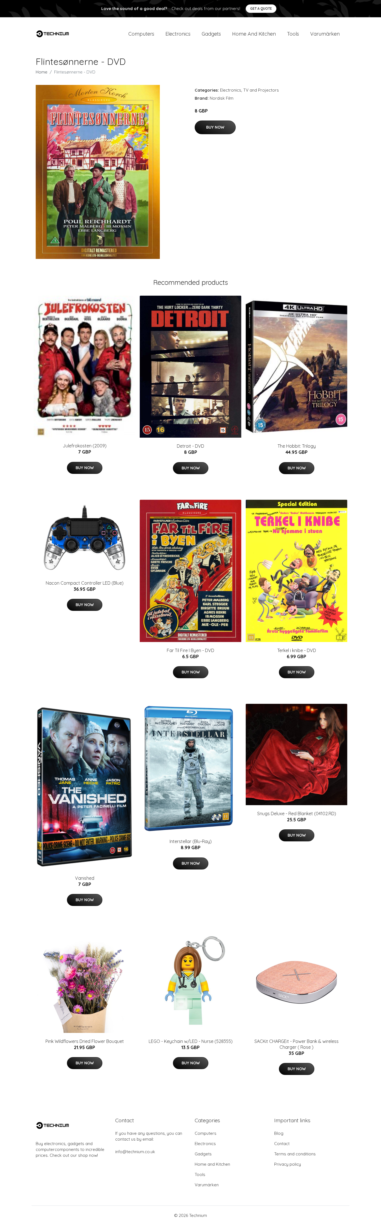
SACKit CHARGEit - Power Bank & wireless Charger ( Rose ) (296, 1044)
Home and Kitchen (254, 34)
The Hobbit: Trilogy (297, 446)
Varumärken (325, 34)
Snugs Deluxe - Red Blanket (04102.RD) (296, 813)
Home (41, 72)
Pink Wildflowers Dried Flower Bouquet (84, 1041)
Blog (278, 1133)
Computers (141, 34)
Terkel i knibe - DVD (296, 650)
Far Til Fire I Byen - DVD (190, 650)
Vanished (84, 878)
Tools (293, 34)
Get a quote (261, 8)
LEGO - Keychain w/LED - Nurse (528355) (191, 1041)
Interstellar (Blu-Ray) (191, 841)
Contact (282, 1143)
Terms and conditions (295, 1154)
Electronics (178, 34)
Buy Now (215, 127)
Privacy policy (287, 1164)
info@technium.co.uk (135, 1151)
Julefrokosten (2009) (85, 446)
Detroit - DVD (190, 446)
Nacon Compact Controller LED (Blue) (85, 583)
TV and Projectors (261, 90)
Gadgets (211, 34)
